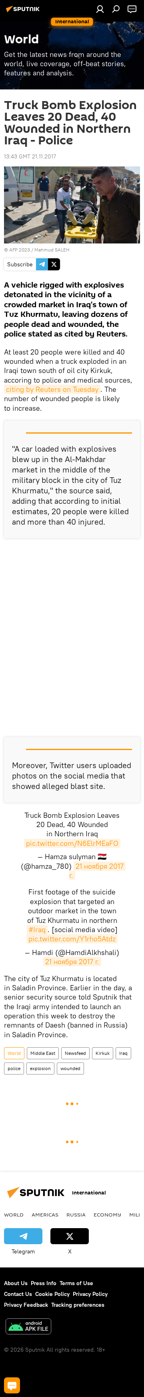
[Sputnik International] (24, 12)
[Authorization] (100, 9)
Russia (76, 1214)
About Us (16, 1283)
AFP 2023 (19, 250)
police (14, 1068)
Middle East (42, 1053)
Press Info (43, 1283)
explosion (40, 1068)
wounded (70, 1068)
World (14, 1053)
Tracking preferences (77, 1304)
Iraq (123, 1053)
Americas (45, 1214)
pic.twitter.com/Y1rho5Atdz (72, 938)
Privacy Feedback (26, 1304)
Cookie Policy (52, 1294)
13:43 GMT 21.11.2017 (30, 156)
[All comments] (12, 1385)
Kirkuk (103, 1053)
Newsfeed (75, 1053)
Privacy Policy (90, 1294)
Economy (107, 1214)
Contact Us (18, 1294)
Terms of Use (76, 1283)
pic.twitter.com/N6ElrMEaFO (72, 843)
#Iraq (37, 929)
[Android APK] (28, 1327)
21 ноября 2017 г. (97, 871)
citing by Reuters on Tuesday (52, 389)
